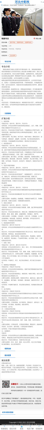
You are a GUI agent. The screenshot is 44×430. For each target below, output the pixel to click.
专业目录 (21, 5)
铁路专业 (5, 38)
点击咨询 (12, 55)
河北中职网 (13, 5)
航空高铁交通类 (30, 5)
